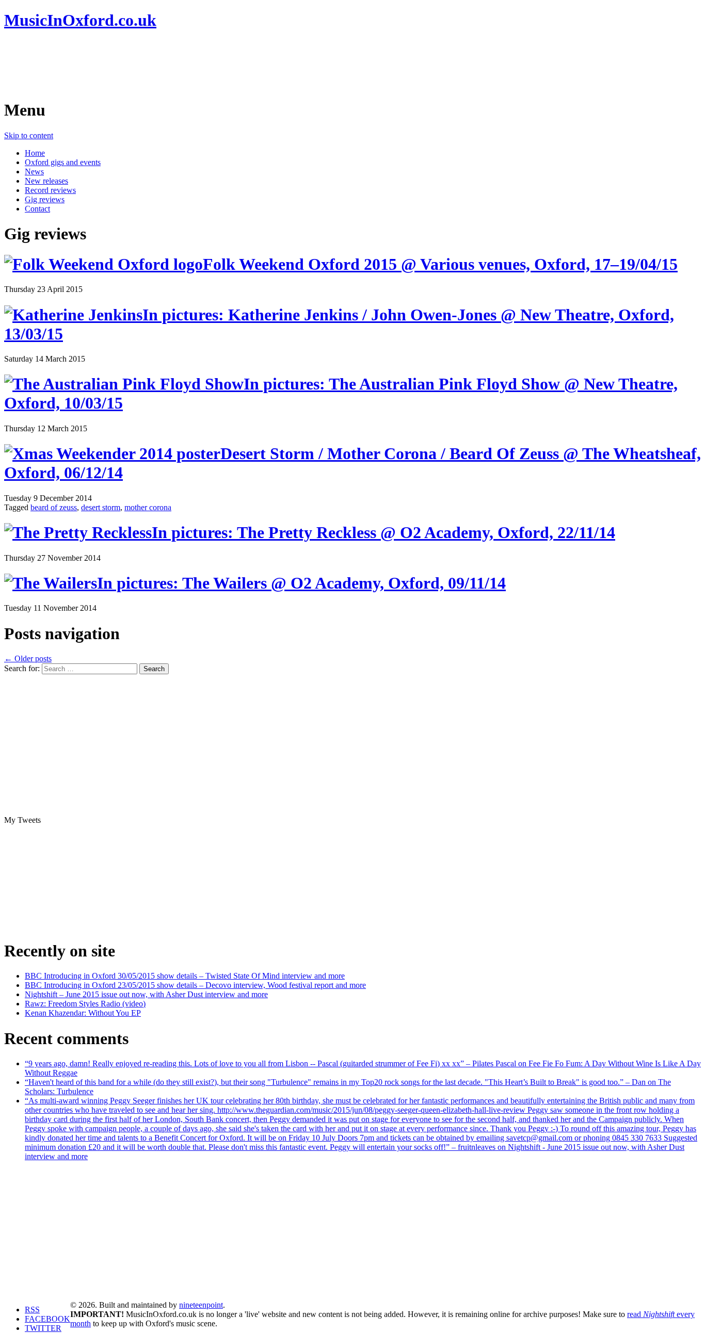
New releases (46, 180)
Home (35, 153)
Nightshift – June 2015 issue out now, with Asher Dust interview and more (146, 994)
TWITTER (43, 1328)
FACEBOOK (47, 1318)
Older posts (28, 658)
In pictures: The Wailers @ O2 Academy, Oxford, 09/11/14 (301, 583)
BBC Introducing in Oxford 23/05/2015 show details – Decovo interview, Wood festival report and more (195, 985)
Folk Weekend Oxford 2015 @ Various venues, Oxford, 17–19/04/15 (440, 264)
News (34, 171)
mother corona (147, 507)
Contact (37, 208)
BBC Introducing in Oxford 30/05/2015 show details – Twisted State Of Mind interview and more (185, 975)
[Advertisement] (192, 64)
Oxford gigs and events (63, 162)
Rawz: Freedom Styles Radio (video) (85, 1003)
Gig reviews (45, 199)
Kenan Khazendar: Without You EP (83, 1013)
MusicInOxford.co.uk (80, 20)
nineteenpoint (201, 1305)
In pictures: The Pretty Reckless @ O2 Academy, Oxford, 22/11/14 (383, 532)
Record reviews (50, 190)
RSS (32, 1309)
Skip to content (28, 135)
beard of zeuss (53, 507)
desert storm (100, 507)
